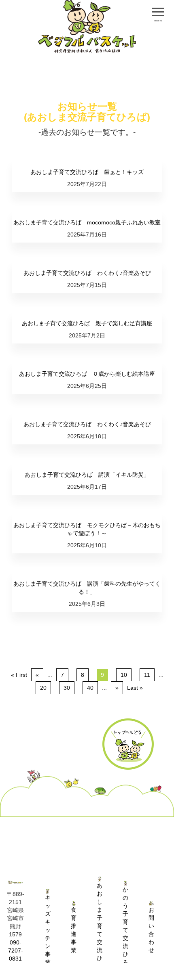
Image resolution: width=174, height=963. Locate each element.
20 (43, 688)
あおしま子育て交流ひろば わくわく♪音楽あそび (87, 273)
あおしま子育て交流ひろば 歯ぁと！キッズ (87, 172)
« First (19, 675)
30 (67, 688)
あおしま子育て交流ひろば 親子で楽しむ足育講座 (87, 323)
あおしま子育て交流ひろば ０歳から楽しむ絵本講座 (87, 374)
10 (124, 675)
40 (90, 688)
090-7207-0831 (15, 950)
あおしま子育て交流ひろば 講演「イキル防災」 (87, 474)
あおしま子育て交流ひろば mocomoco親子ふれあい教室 (87, 222)
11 (147, 675)
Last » (135, 688)
